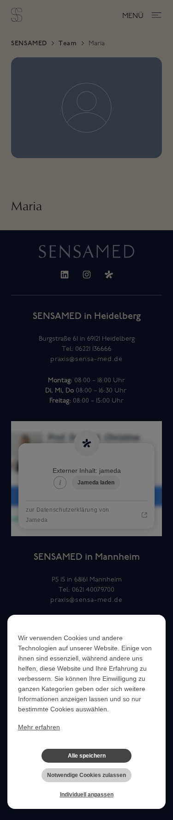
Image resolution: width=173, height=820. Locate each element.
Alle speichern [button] (87, 756)
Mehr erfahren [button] (39, 727)
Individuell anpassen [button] (86, 794)
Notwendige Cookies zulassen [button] (86, 775)
